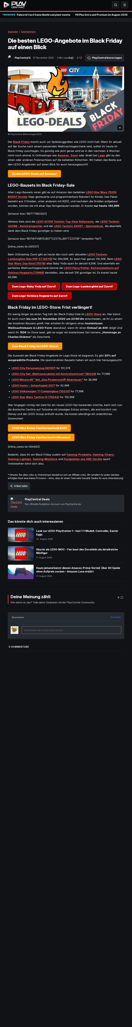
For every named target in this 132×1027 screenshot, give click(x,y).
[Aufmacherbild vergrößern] (66, 99)
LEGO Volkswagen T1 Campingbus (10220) (41, 391)
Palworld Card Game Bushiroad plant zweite (43, 14)
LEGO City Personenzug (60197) (34, 368)
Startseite (13, 31)
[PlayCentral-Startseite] (15, 4)
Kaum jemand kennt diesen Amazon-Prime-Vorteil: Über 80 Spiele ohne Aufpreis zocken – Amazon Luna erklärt (78, 569)
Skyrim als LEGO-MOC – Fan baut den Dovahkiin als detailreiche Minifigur (77, 551)
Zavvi (74, 155)
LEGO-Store (93, 314)
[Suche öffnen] (115, 4)
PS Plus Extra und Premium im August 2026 (101, 14)
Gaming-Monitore (45, 459)
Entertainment (28, 31)
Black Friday (21, 141)
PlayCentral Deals (37, 499)
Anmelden (115, 617)
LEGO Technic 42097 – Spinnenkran (78, 226)
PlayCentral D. (23, 57)
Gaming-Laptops (19, 459)
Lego (101, 155)
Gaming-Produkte (78, 454)
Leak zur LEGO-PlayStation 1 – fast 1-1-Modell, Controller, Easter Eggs (77, 532)
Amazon (63, 155)
